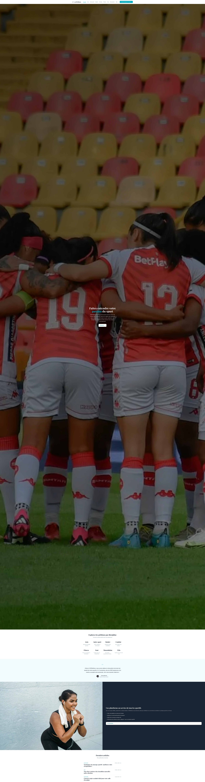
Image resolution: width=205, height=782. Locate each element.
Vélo (116, 1)
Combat (100, 1)
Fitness (104, 1)
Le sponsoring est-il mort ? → (126, 1)
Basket (96, 1)
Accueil (84, 1)
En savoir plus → (110, 723)
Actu (88, 1)
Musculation (112, 1)
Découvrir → (102, 325)
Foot (108, 1)
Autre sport (92, 1)
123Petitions (76, 2)
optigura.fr (122, 719)
